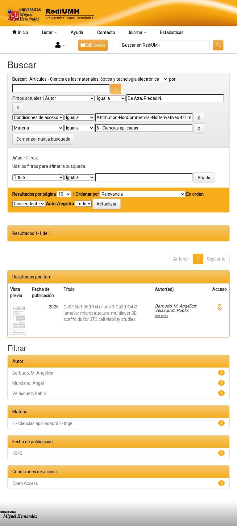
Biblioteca (95, 45)
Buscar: (19, 79)
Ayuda (77, 32)
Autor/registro (60, 203)
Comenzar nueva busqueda (43, 139)
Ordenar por (87, 194)
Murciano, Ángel (28, 383)
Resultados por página (34, 194)
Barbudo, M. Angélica (32, 373)
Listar (48, 32)
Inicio (22, 32)
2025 (17, 453)
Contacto (106, 32)
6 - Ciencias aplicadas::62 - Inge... (43, 423)
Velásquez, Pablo (29, 393)
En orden (195, 194)
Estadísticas (172, 32)
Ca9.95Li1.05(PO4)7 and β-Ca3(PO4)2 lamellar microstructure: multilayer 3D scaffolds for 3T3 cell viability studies (100, 313)
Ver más (161, 316)
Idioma (136, 32)
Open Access (25, 483)
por (172, 79)
